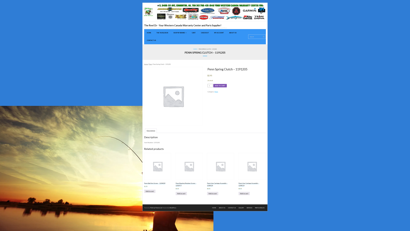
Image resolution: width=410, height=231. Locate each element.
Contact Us (232, 208)
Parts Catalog (260, 208)
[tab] (151, 130)
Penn (150, 64)
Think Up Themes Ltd (156, 208)
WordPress (173, 208)
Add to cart (220, 86)
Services (249, 208)
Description (151, 131)
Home (195, 49)
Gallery (241, 208)
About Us (222, 208)
